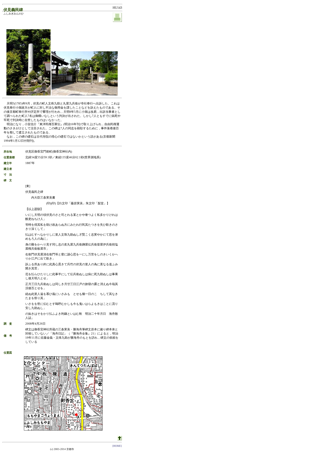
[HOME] (117, 445)
